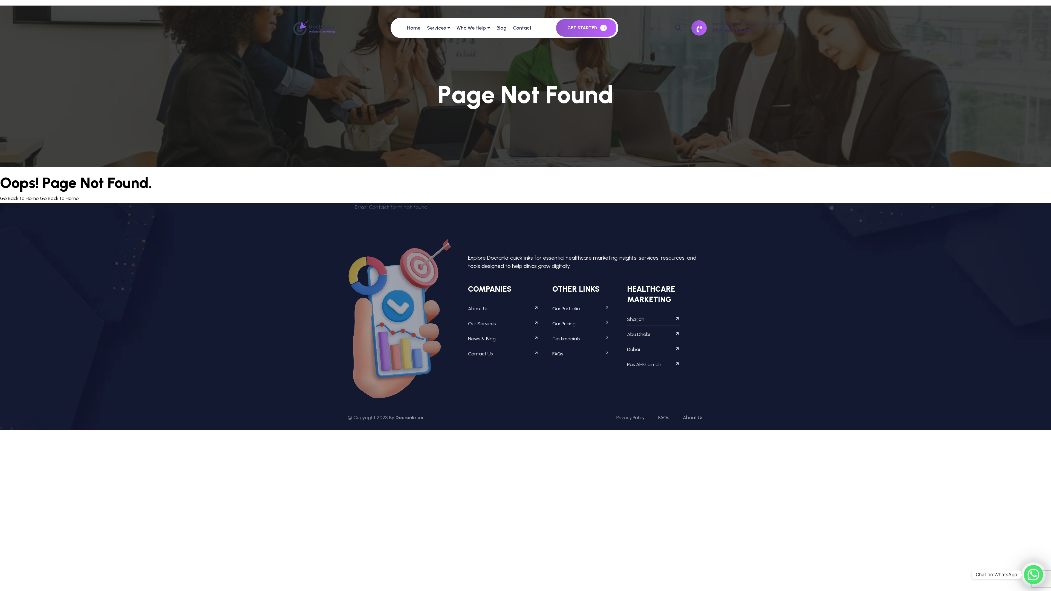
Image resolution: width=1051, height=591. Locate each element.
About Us (478, 309)
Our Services (482, 324)
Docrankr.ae (409, 418)
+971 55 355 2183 (733, 30)
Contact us (480, 354)
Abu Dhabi (638, 334)
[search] (678, 27)
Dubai (633, 349)
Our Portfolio (566, 309)
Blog (501, 28)
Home (413, 28)
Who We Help (471, 28)
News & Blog (482, 339)
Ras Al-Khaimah (644, 364)
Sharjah (635, 319)
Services (436, 28)
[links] (314, 28)
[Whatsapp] (1033, 574)
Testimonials (566, 339)
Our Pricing (564, 324)
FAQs (557, 354)
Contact (522, 28)
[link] (699, 28)
